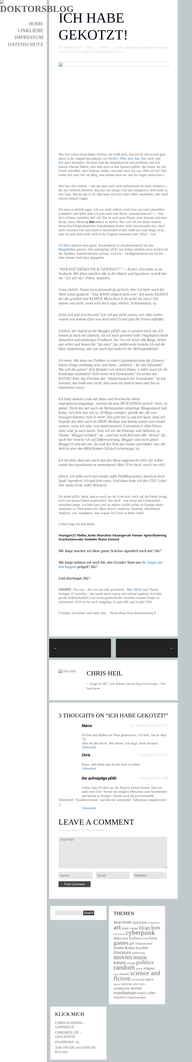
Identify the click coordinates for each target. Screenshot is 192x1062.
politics (145, 962)
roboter (124, 974)
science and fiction (137, 976)
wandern (120, 997)
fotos (153, 938)
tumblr (141, 993)
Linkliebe (30, 30)
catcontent (119, 933)
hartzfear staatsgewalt (154, 47)
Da (88, 162)
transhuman (125, 992)
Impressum (29, 37)
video (151, 993)
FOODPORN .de (67, 1042)
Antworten (89, 747)
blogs (144, 928)
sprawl (117, 984)
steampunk (121, 988)
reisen (139, 968)
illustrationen (143, 943)
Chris (89, 47)
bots (155, 927)
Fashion (135, 938)
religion (149, 968)
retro (116, 974)
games (121, 942)
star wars (139, 984)
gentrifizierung (133, 47)
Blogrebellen (67, 249)
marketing (138, 952)
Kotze (76, 51)
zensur (118, 51)
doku (117, 938)
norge (131, 963)
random (124, 967)
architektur (154, 922)
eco (125, 938)
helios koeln (65, 51)
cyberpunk (140, 932)
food (145, 938)
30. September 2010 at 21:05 (149, 725)
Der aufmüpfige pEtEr (99, 778)
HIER (137, 589)
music (140, 957)
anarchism (123, 922)
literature (122, 952)
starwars (127, 984)
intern (119, 947)
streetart (136, 988)
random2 (103, 47)
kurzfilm (142, 948)
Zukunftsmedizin (136, 997)
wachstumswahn (103, 51)
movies (123, 957)
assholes (118, 47)
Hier (123, 158)
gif (131, 943)
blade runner (130, 928)
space (149, 979)
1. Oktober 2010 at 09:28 (152, 755)
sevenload (138, 979)
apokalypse (140, 922)
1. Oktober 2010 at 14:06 (152, 778)
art (117, 927)
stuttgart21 (87, 51)
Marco (87, 725)
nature (120, 962)
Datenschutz (25, 44)
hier (130, 158)
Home (36, 24)
